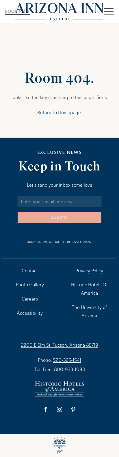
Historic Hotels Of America (89, 289)
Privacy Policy (89, 271)
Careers (30, 299)
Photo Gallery (30, 284)
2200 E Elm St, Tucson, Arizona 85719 (59, 345)
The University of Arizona (89, 312)
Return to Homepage (59, 112)
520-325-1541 (67, 360)
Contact (30, 271)
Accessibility (30, 313)
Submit (59, 217)
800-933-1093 (69, 369)
